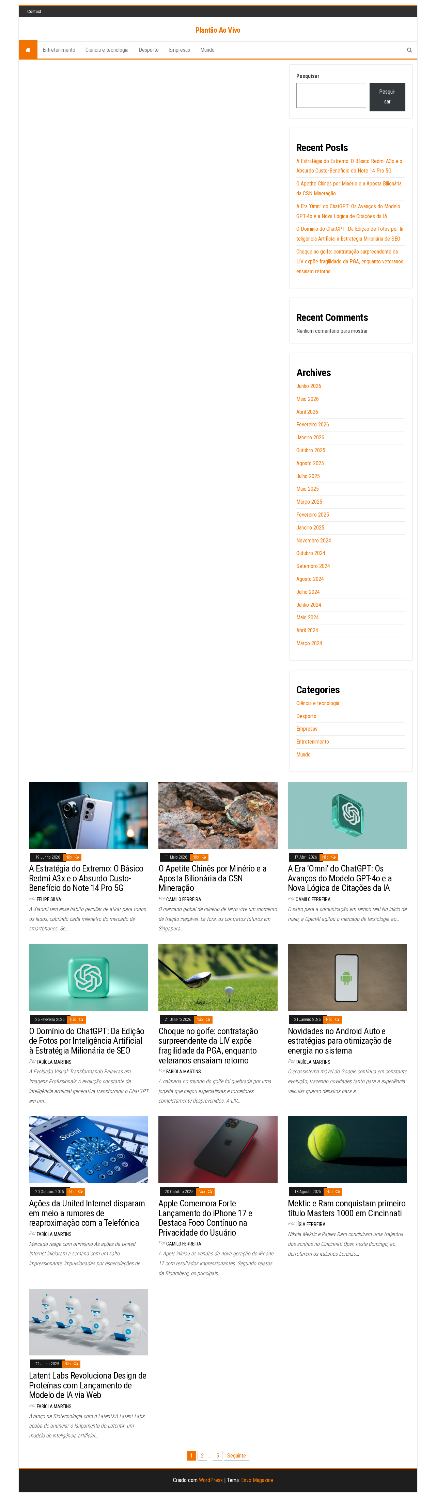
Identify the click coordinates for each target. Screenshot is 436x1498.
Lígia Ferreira (311, 1224)
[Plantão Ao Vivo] (28, 50)
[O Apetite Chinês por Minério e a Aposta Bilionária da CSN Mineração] (218, 814)
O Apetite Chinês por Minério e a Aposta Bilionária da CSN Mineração (212, 878)
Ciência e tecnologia (106, 50)
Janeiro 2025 (310, 527)
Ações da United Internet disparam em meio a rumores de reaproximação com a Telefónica (87, 1213)
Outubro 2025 (310, 450)
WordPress (211, 1480)
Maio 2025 (307, 489)
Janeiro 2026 (310, 437)
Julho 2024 (308, 592)
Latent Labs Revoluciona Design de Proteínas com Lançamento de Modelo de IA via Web (87, 1385)
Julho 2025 (308, 476)
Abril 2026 (307, 412)
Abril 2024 (307, 630)
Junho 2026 (308, 386)
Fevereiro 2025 (312, 514)
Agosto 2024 (310, 579)
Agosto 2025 (310, 463)
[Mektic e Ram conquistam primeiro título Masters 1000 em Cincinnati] (347, 1149)
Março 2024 (309, 643)
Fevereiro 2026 (312, 424)
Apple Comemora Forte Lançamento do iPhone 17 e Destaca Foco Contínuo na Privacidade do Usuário (205, 1218)
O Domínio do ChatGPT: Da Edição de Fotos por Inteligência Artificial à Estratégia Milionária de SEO (86, 1041)
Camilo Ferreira (183, 899)
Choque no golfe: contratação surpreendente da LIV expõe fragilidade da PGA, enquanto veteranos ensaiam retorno (349, 261)
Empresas (179, 50)
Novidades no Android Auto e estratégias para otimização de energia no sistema (339, 1041)
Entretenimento (59, 50)
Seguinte (236, 1455)
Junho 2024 (308, 605)
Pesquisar (308, 76)
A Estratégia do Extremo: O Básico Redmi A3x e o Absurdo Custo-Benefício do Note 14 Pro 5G (86, 878)
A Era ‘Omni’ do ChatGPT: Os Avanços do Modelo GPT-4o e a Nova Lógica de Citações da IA (340, 878)
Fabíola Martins (54, 1062)
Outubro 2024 (310, 553)
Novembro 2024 (313, 540)
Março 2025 (309, 502)
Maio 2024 (307, 617)
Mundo (207, 50)
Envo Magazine (257, 1480)
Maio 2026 (307, 399)
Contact (34, 11)
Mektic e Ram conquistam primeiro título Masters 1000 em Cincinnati (346, 1208)
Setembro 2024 (313, 566)
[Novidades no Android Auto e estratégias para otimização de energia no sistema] (347, 977)
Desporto (149, 50)
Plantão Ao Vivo (218, 30)
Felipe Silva (49, 899)
